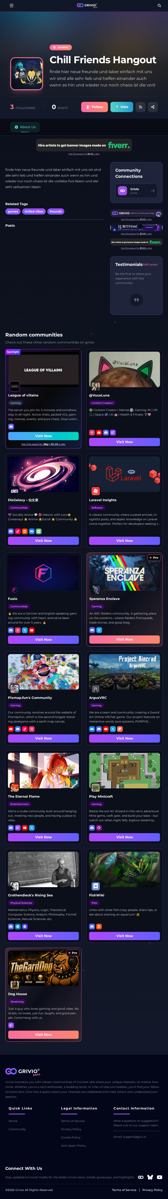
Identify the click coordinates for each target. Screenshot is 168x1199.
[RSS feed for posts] (140, 107)
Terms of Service (73, 1121)
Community (17, 1129)
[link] (154, 558)
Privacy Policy (71, 1129)
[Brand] (87, 5)
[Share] (153, 107)
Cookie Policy (71, 1137)
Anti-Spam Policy (73, 1145)
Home (13, 1121)
